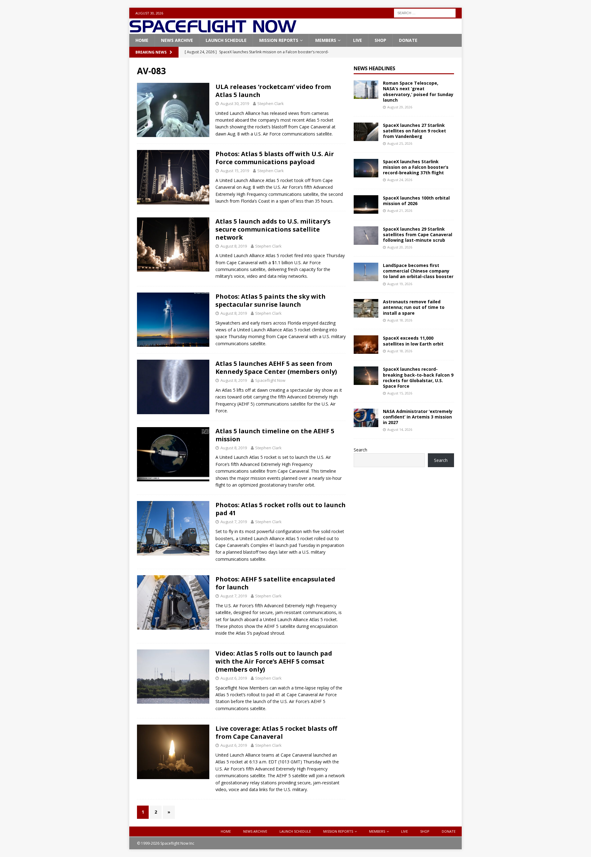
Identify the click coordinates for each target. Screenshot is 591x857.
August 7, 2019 (233, 521)
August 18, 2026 (399, 320)
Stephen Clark (270, 103)
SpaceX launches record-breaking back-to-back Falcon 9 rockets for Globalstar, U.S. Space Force (418, 377)
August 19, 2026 (399, 283)
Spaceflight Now (270, 380)
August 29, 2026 (399, 107)
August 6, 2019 (233, 678)
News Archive (177, 40)
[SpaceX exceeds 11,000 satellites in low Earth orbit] (366, 344)
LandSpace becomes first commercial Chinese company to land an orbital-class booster (418, 270)
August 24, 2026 (399, 179)
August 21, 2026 (399, 210)
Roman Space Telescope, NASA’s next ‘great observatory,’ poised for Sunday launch (418, 91)
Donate (408, 40)
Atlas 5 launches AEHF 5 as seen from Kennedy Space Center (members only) (276, 367)
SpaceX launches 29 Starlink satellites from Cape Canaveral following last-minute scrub (417, 234)
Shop (380, 40)
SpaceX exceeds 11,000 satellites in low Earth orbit (413, 340)
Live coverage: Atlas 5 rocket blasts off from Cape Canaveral (276, 732)
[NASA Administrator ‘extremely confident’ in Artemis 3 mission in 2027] (366, 418)
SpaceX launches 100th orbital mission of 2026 (416, 200)
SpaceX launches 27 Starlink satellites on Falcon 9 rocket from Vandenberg (414, 130)
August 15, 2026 (399, 393)
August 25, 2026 (399, 143)
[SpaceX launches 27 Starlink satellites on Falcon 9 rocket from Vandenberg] (366, 132)
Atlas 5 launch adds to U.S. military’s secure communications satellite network (273, 229)
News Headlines (374, 68)
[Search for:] (425, 12)
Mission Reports (278, 40)
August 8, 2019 (233, 246)
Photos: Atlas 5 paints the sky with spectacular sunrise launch (270, 300)
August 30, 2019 (234, 103)
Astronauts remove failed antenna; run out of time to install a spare (413, 307)
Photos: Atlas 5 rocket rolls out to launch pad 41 (280, 509)
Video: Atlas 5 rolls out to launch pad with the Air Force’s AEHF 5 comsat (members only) (273, 661)
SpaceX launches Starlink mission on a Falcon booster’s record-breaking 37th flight (415, 167)
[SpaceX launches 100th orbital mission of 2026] (366, 204)
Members (325, 40)
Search (360, 450)
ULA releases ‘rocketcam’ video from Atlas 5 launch (273, 91)
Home (141, 40)
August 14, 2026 (399, 429)
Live (357, 40)
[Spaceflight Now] (212, 30)
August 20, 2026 (399, 247)
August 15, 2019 (234, 170)
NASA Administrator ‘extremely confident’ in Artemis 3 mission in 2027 (417, 416)
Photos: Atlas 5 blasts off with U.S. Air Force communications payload (274, 158)
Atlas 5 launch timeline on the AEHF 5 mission (274, 435)
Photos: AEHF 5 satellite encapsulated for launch (275, 583)
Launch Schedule (226, 40)
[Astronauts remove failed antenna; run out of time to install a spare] (366, 308)
